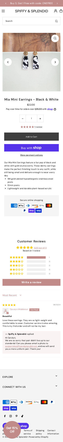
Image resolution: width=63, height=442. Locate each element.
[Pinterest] (16, 416)
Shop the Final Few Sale (42, 3)
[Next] (57, 3)
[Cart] (61, 10)
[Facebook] (5, 416)
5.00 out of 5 (40, 247)
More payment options (31, 155)
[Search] (56, 21)
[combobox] (31, 21)
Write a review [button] (31, 282)
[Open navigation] (7, 11)
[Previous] (6, 3)
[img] (9, 305)
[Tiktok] (22, 416)
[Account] (55, 10)
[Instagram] (10, 416)
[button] (27, 127)
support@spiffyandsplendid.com (21, 346)
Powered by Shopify (38, 437)
